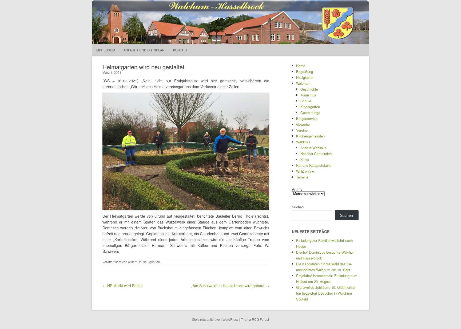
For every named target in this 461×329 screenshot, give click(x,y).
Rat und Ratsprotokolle (313, 165)
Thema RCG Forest (255, 319)
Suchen (298, 206)
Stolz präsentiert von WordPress (215, 319)
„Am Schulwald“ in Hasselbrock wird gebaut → (230, 285)
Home (300, 65)
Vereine (302, 130)
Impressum (105, 50)
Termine (302, 177)
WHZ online (305, 171)
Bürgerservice (306, 118)
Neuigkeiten (151, 261)
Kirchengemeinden (310, 136)
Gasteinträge (310, 112)
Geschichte (309, 89)
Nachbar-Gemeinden (316, 153)
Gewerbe (303, 124)
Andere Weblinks (313, 147)
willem (132, 261)
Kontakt (180, 50)
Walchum (303, 83)
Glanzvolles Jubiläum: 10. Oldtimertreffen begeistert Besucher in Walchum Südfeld (326, 293)
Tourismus (308, 95)
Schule (305, 100)
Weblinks (303, 141)
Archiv (297, 189)
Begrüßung (304, 71)
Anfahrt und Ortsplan (144, 50)
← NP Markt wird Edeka (122, 285)
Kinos (304, 159)
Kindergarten (310, 106)
